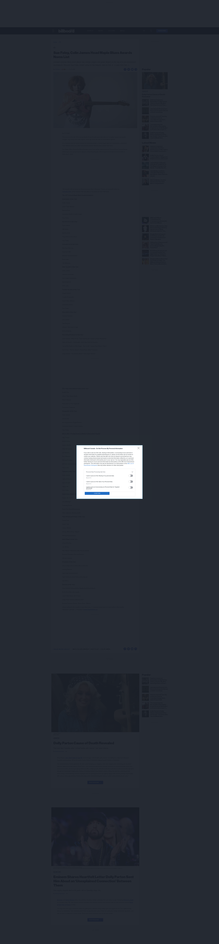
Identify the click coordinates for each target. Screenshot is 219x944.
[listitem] (109, 472)
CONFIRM (97, 493)
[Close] (139, 448)
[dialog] (109, 472)
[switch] (130, 476)
